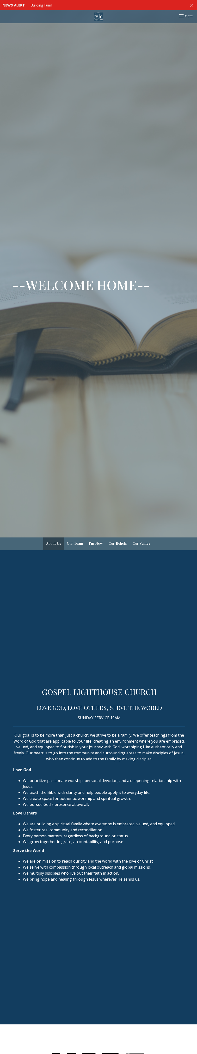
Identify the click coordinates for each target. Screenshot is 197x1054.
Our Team (75, 543)
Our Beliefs (118, 543)
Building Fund (41, 5)
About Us (53, 543)
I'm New (96, 543)
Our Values (141, 543)
